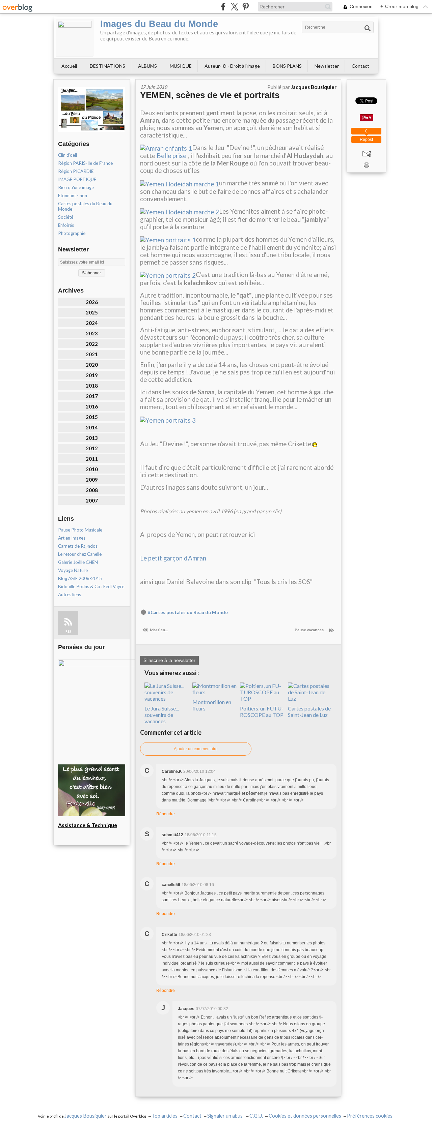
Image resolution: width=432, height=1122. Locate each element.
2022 (92, 344)
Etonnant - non (72, 195)
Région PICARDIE (75, 171)
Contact (360, 66)
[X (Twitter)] (234, 6)
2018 (92, 386)
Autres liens (69, 594)
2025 (92, 312)
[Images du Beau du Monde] (74, 38)
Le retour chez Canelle (80, 554)
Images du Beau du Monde (159, 24)
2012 (92, 448)
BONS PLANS (287, 66)
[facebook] (223, 6)
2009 (92, 480)
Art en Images (71, 538)
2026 (92, 302)
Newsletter (327, 66)
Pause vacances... (311, 629)
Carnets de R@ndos (78, 546)
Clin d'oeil (67, 155)
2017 (92, 396)
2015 (92, 417)
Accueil (69, 66)
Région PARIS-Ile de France (85, 163)
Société (65, 217)
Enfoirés (66, 225)
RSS (68, 631)
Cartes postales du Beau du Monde (85, 206)
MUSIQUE (181, 66)
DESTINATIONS (107, 66)
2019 (92, 375)
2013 (92, 438)
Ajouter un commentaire (196, 749)
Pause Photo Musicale (80, 530)
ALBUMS (147, 66)
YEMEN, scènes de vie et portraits (209, 95)
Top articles (165, 1116)
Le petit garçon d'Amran (173, 558)
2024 (92, 323)
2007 (92, 500)
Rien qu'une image (76, 187)
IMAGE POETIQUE (77, 179)
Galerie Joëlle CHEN (78, 562)
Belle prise (171, 155)
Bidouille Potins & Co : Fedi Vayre (91, 586)
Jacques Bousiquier (85, 1116)
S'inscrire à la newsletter (169, 660)
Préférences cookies (370, 1116)
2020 (92, 365)
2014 (92, 427)
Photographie (71, 233)
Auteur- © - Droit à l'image (232, 66)
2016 (92, 406)
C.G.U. (256, 1116)
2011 (92, 459)
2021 (92, 354)
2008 (92, 490)
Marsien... (158, 629)
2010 (92, 469)
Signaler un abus (225, 1116)
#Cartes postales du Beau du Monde (188, 612)
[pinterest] (245, 6)
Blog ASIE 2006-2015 (80, 578)
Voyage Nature (73, 570)
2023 (92, 333)
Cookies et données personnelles (305, 1116)
